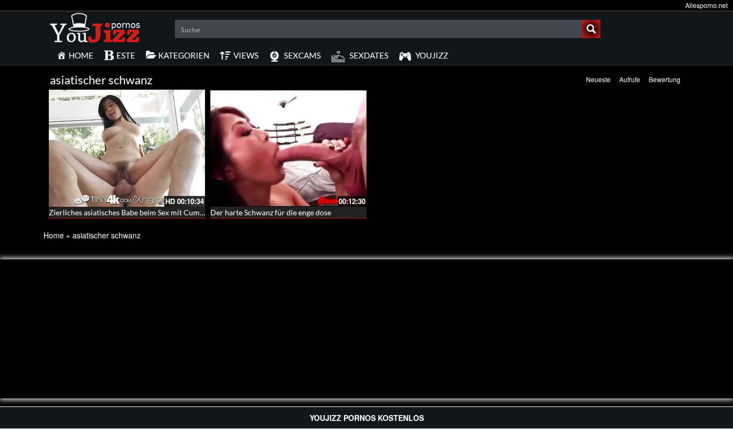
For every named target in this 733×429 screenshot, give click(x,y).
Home (53, 235)
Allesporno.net (706, 5)
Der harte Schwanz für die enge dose (270, 212)
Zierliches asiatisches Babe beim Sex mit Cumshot (131, 212)
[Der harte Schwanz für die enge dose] (288, 148)
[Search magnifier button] (591, 29)
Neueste (598, 79)
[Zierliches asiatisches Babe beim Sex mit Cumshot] (127, 148)
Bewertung (664, 79)
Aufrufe (629, 79)
